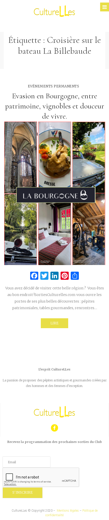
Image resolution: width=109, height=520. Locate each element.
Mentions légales (68, 510)
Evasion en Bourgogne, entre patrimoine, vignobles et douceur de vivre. (54, 106)
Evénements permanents (53, 86)
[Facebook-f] (54, 428)
